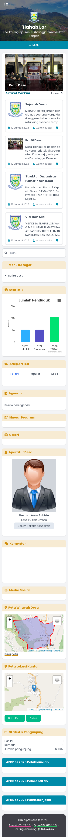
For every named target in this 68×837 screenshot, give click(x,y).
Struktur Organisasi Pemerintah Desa (41, 178)
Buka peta (11, 654)
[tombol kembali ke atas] (60, 829)
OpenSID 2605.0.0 (45, 825)
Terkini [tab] (14, 374)
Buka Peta (14, 718)
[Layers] (57, 621)
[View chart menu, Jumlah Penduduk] (59, 300)
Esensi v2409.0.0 (20, 825)
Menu (35, 45)
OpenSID (58, 650)
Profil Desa (17, 85)
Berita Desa (15, 275)
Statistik (16, 290)
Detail (33, 718)
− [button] (9, 625)
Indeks (55, 93)
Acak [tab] (54, 374)
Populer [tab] (35, 374)
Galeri (14, 435)
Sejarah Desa (36, 104)
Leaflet (31, 650)
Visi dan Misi (35, 217)
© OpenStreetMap (44, 650)
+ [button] (9, 619)
